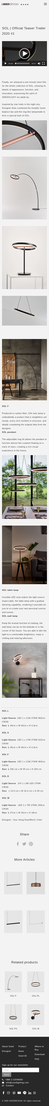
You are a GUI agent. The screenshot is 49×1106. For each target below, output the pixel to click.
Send (6, 1074)
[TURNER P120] (36, 921)
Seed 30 (22, 1056)
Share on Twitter (24, 844)
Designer (6, 1051)
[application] (24, 53)
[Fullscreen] (43, 63)
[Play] (5, 63)
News (21, 1051)
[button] (24, 53)
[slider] (22, 63)
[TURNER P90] (13, 921)
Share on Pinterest (31, 844)
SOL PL (36, 996)
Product (22, 1046)
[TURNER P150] (13, 883)
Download (40, 1054)
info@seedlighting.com (17, 1082)
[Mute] (39, 63)
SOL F (13, 996)
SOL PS (13, 1028)
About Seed (8, 1046)
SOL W (35, 1028)
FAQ (37, 1059)
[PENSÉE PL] (36, 883)
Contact (10, 1085)
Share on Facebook (18, 844)
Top (44, 1098)
